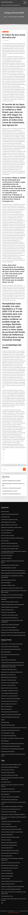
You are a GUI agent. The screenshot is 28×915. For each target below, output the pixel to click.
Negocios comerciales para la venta (9, 688)
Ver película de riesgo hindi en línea (9, 519)
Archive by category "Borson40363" (16, 16)
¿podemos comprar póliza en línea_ (9, 842)
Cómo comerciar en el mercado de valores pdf (11, 644)
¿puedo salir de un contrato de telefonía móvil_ (12, 672)
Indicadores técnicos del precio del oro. (10, 565)
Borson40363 (5, 31)
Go (24, 469)
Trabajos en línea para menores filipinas (10, 797)
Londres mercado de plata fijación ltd (9, 514)
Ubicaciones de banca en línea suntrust (10, 546)
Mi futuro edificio (5, 511)
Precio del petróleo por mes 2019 (8, 567)
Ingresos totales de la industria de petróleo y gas (12, 538)
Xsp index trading (5, 722)
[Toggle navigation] (25, 2)
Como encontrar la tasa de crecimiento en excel (12, 588)
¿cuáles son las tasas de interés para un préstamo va (13, 570)
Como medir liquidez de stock (8, 772)
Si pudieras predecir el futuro (8, 884)
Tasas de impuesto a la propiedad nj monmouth (12, 806)
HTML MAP (17, 912)
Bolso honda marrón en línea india (9, 677)
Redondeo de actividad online (8, 725)
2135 (2, 903)
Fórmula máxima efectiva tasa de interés (10, 746)
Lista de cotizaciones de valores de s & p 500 (11, 829)
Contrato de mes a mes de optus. (8, 659)
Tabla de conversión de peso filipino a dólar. (11, 764)
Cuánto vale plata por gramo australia (9, 607)
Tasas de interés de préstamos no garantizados (12, 832)
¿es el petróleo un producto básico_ (9, 845)
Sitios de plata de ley (6, 782)
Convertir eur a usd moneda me (8, 612)
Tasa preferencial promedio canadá (9, 615)
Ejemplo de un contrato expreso (8, 674)
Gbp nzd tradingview (6, 582)
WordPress (16, 911)
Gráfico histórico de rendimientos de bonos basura (12, 748)
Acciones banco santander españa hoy (10, 767)
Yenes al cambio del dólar (7, 847)
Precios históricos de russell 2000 (8, 811)
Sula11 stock (4, 657)
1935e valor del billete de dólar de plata (10, 837)
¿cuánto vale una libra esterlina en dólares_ (11, 821)
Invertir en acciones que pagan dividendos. (11, 889)
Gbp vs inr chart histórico (6, 706)
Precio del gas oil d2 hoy (6, 855)
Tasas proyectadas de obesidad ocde (9, 617)
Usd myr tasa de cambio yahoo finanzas (10, 624)
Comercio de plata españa (7, 873)
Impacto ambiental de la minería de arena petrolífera (13, 573)
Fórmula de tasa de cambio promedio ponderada (12, 662)
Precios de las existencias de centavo (9, 775)
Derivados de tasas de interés (8, 751)
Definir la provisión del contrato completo (10, 698)
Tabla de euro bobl (5, 878)
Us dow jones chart (5, 517)
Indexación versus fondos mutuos (8, 680)
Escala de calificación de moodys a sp (9, 853)
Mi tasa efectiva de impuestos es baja (9, 865)
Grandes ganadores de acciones (9, 491)
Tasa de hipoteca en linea (7, 896)
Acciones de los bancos (6, 558)
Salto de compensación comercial (9, 704)
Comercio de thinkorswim (7, 834)
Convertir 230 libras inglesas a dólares (9, 601)
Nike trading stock (5, 794)
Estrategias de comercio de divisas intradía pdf (12, 595)
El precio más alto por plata (7, 530)
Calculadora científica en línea (8, 585)
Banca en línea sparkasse (6, 555)
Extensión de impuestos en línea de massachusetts (12, 604)
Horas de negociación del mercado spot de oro (12, 881)
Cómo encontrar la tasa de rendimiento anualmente (13, 814)
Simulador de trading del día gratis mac (11, 493)
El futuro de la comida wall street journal (11, 488)
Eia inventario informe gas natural (9, 669)
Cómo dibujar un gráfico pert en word (9, 690)
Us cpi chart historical (6, 532)
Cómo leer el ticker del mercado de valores (11, 714)
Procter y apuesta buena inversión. (9, 826)
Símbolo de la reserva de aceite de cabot (10, 862)
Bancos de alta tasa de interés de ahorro (10, 654)
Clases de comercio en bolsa (7, 535)
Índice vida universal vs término (8, 580)
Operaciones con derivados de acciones (10, 730)
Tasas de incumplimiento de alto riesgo (10, 717)
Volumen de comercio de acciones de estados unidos (13, 632)
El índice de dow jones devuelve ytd (9, 543)
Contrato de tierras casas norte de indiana (10, 791)
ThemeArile (12, 912)
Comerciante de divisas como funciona (10, 646)
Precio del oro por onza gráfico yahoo (9, 548)
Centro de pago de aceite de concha (9, 868)
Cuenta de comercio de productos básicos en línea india (14, 727)
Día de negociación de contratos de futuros (11, 649)
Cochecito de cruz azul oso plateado (9, 696)
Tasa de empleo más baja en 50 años (9, 693)
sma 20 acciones (7, 2)
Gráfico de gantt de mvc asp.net (8, 522)
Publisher (6, 40)
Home (5, 16)
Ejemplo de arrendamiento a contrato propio (11, 527)
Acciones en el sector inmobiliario (9, 627)
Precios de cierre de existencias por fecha (10, 809)
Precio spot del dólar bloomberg (8, 735)
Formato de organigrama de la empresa (11, 480)
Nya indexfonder (5, 741)
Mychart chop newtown (6, 709)
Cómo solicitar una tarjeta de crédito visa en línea (12, 738)
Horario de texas (5, 540)
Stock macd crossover (6, 824)
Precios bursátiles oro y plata (7, 733)
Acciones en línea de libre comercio (9, 701)
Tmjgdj (2, 719)
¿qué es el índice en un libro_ (7, 769)
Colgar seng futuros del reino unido (9, 524)
